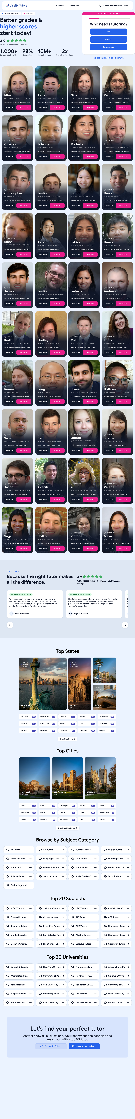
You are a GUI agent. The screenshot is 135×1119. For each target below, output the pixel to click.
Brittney (110, 389)
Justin (42, 193)
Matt (74, 340)
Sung (41, 389)
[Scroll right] (125, 625)
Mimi (8, 95)
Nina (74, 95)
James (9, 291)
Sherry (109, 438)
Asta (40, 242)
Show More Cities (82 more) (67, 828)
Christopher (13, 193)
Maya (108, 536)
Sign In (126, 6)
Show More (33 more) (67, 739)
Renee (9, 389)
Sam (7, 438)
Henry (108, 242)
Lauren (76, 437)
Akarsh (42, 487)
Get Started (24, 107)
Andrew (110, 291)
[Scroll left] (10, 625)
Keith (8, 340)
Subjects (59, 6)
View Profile (9, 107)
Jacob (9, 487)
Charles (10, 144)
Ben (40, 438)
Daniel (108, 193)
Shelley (42, 340)
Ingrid (75, 193)
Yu (72, 487)
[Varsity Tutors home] (16, 5)
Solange (43, 144)
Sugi (7, 536)
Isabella (76, 291)
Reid (107, 95)
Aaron (42, 95)
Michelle (77, 144)
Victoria (76, 536)
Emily (108, 340)
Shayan (76, 389)
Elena (8, 241)
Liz (106, 144)
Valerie (109, 487)
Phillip (42, 536)
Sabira (75, 242)
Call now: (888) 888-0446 (112, 6)
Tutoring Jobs (73, 6)
